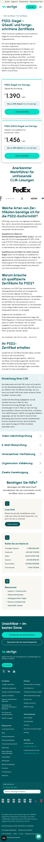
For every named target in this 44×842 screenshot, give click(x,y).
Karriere (26, 725)
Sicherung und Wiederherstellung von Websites (9, 707)
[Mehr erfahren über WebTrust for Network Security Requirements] (3, 801)
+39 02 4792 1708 (32, 556)
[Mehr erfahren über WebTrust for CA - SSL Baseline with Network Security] (25, 801)
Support (14, 2)
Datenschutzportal (31, 834)
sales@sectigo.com (30, 746)
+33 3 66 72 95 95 (32, 552)
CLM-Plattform (29, 688)
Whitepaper (6, 761)
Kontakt (26, 732)
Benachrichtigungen (8, 764)
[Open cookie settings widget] (4, 838)
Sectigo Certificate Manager (11, 692)
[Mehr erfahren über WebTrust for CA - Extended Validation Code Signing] (19, 801)
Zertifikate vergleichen (9, 688)
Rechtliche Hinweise (13, 837)
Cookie (21, 834)
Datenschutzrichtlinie (25, 830)
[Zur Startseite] (9, 7)
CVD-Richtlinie (6, 834)
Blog (3, 733)
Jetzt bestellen (22, 112)
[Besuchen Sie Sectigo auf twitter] (4, 671)
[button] (22, 378)
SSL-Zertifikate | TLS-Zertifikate (15, 16)
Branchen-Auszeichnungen (32, 729)
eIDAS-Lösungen (7, 718)
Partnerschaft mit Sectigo (32, 684)
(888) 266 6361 (11, 787)
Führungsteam (28, 721)
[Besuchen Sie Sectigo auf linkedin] (9, 671)
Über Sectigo (28, 718)
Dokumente (23, 2)
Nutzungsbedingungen (9, 830)
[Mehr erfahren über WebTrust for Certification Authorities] (8, 801)
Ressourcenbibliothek (16, 602)
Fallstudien (5, 748)
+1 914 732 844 (33, 567)
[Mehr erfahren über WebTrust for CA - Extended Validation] (14, 801)
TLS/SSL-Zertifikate (8, 684)
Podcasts (5, 768)
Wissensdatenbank (15, 594)
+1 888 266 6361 (33, 548)
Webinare (5, 775)
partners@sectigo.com (31, 753)
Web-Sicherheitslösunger (32, 696)
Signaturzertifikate (8, 696)
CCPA (15, 834)
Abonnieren (7, 665)
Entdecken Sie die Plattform (22, 635)
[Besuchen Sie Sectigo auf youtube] (14, 671)
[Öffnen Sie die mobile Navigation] (40, 7)
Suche (7, 2)
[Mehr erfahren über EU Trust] (36, 801)
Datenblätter (6, 757)
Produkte (5, 681)
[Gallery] (22, 198)
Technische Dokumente (9, 744)
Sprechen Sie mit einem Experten (22, 642)
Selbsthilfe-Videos (15, 605)
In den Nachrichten (8, 729)
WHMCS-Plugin (29, 707)
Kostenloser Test (36, 2)
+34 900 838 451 (32, 560)
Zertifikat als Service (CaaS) (33, 692)
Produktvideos (6, 772)
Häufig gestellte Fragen (17, 598)
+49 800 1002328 (32, 564)
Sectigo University (30, 703)
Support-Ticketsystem (17, 591)
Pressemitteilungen (8, 740)
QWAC (31, 236)
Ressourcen (28, 699)
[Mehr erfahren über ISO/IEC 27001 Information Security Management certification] (41, 801)
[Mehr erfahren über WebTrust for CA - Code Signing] (30, 801)
